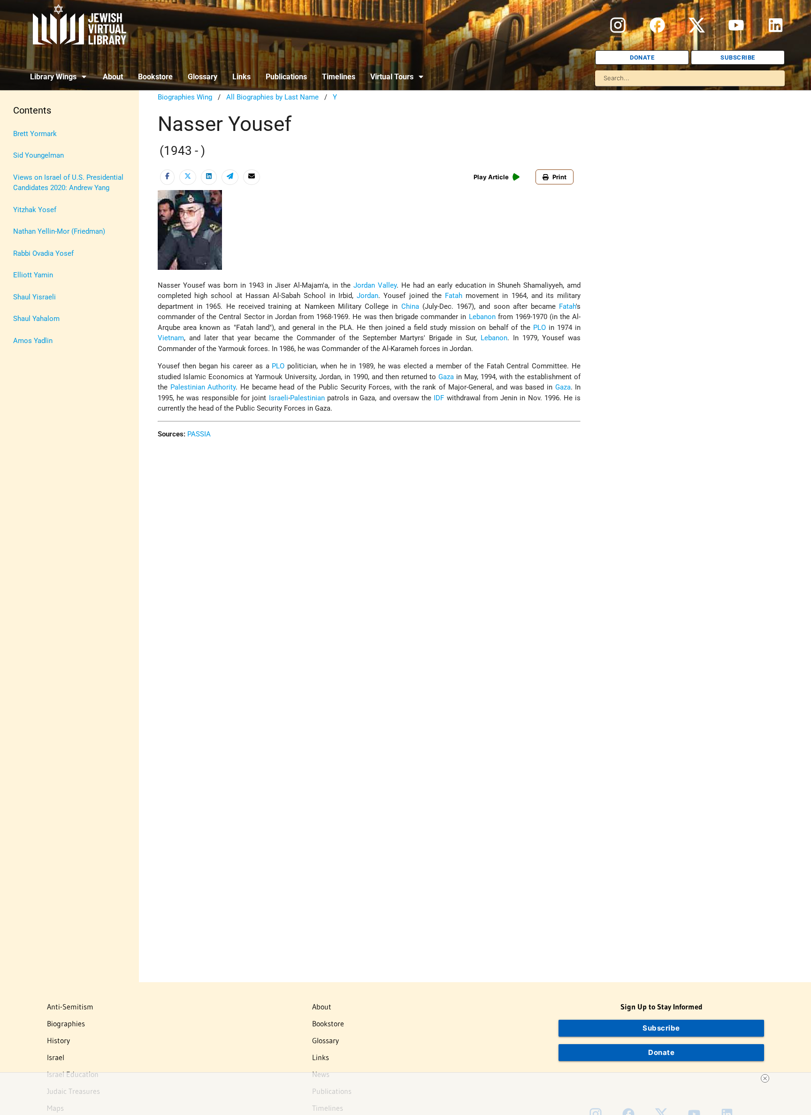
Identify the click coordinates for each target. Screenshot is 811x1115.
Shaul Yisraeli (34, 297)
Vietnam (171, 338)
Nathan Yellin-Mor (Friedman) (59, 231)
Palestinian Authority (203, 387)
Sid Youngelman (38, 155)
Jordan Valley (375, 285)
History (58, 1040)
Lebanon (482, 317)
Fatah (453, 295)
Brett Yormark (35, 134)
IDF (439, 398)
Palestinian (307, 398)
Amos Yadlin (33, 340)
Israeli (278, 398)
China (410, 306)
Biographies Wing (185, 97)
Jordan (367, 295)
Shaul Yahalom (36, 318)
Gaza (446, 377)
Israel (55, 1057)
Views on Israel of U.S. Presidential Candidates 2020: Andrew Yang (68, 182)
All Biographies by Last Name (272, 97)
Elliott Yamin (33, 275)
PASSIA (199, 434)
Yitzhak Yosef (34, 210)
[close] (765, 1078)
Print (559, 177)
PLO (539, 327)
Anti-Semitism (70, 1006)
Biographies (66, 1023)
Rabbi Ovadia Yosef (43, 253)
